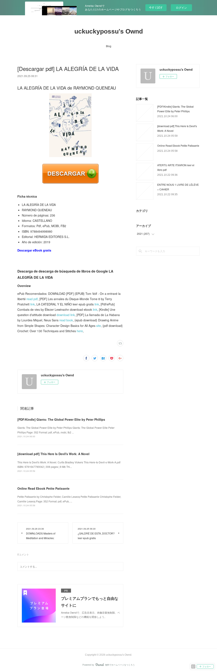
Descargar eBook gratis (34, 250)
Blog (108, 46)
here (80, 331)
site (98, 325)
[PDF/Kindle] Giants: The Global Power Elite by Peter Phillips (61, 419)
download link (66, 315)
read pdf (32, 299)
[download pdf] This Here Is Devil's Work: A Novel (53, 454)
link (32, 304)
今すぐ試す (156, 7)
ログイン (181, 8)
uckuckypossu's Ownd (108, 31)
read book (66, 320)
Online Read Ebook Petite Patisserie (43, 488)
